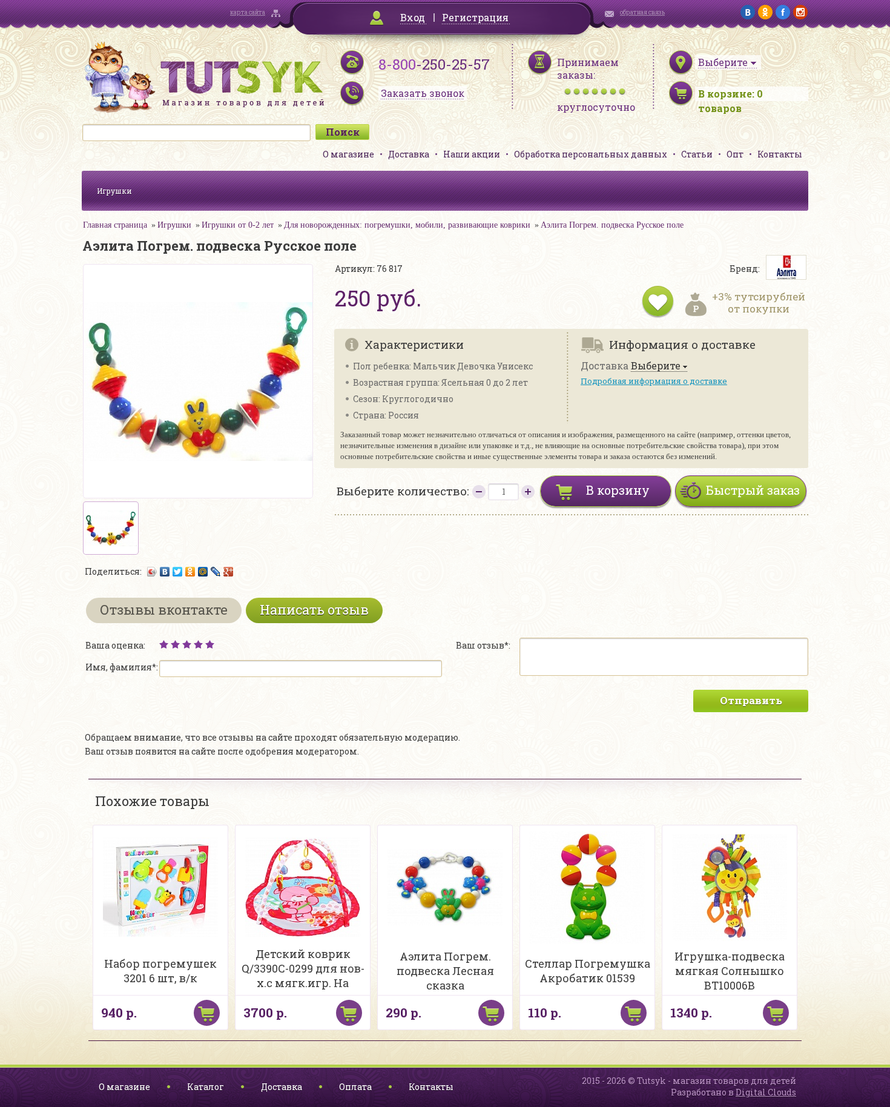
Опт (735, 154)
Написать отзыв (314, 609)
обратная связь (642, 12)
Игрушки (114, 191)
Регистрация (475, 17)
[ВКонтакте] (165, 572)
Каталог (205, 1086)
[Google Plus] (228, 572)
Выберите (656, 366)
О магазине (348, 154)
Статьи (697, 154)
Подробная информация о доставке (654, 380)
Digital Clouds (766, 1092)
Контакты (779, 154)
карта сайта (247, 12)
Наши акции (471, 154)
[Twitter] (177, 572)
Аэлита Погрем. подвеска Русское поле (612, 225)
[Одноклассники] (190, 572)
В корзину (618, 490)
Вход (412, 17)
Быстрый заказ (753, 490)
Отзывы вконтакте (164, 609)
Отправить (751, 700)
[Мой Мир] (203, 572)
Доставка (408, 154)
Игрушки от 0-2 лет (238, 225)
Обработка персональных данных (590, 154)
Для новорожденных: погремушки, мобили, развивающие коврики (407, 225)
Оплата (355, 1086)
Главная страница (115, 225)
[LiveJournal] (215, 572)
